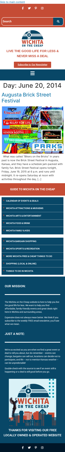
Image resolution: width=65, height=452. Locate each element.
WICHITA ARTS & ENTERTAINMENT (23, 216)
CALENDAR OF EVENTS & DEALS (22, 201)
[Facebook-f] (23, 8)
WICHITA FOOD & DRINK (18, 223)
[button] (32, 201)
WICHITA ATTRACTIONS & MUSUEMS (24, 208)
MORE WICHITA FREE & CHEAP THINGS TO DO (29, 256)
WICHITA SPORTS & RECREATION (23, 248)
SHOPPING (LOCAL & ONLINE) (21, 263)
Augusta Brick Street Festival (26, 98)
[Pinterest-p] (36, 8)
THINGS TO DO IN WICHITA (19, 271)
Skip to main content (12, 1)
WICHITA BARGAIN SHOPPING (21, 241)
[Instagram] (42, 8)
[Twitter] (29, 8)
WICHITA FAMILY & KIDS (18, 230)
